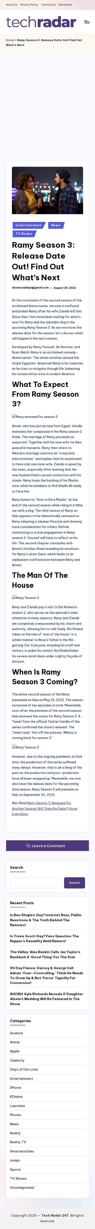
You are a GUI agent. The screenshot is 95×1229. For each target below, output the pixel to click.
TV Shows (24, 234)
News (55, 225)
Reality (15, 1133)
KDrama (16, 1096)
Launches (17, 1106)
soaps (15, 1160)
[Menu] (86, 21)
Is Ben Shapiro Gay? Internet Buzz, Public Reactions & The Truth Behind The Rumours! (46, 920)
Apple (14, 1051)
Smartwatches (22, 1151)
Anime (15, 1042)
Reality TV (18, 1142)
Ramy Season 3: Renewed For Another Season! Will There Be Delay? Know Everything (44, 808)
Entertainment (28, 225)
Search (16, 867)
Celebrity (17, 1060)
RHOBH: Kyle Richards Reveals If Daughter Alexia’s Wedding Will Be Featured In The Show (46, 999)
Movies (15, 1115)
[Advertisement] (47, 101)
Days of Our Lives (24, 1069)
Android (16, 1033)
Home (10, 40)
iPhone (15, 1087)
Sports (15, 1169)
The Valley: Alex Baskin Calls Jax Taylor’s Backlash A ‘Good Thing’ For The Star (45, 954)
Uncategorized (22, 1187)
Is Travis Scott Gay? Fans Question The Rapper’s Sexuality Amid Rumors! (44, 938)
